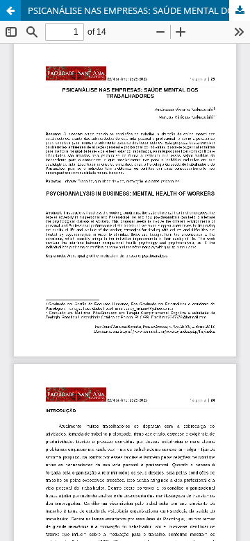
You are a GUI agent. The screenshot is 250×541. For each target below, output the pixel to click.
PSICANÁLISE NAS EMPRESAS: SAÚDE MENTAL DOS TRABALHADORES (139, 10)
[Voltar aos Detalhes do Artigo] (10, 10)
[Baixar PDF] (239, 10)
